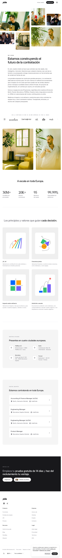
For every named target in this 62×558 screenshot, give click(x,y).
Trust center (18, 549)
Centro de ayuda (7, 529)
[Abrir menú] (57, 2)
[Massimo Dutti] (56, 119)
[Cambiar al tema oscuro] (4, 553)
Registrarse (50, 2)
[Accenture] (7, 119)
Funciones (5, 512)
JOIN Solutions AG (10, 549)
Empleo (34, 518)
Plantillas (5, 535)
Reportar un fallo (26, 549)
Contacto (34, 521)
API (3, 518)
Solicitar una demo (24, 479)
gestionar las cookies (44, 550)
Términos (34, 535)
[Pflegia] (45, 119)
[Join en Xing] (7, 503)
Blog (4, 532)
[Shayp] (37, 119)
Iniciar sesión (40, 2)
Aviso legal (34, 529)
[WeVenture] (30, 119)
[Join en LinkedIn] (4, 503)
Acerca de (34, 512)
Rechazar (47, 553)
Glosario (5, 538)
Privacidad (34, 532)
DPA (33, 538)
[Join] (5, 2)
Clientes (34, 515)
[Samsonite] (20, 119)
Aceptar (55, 553)
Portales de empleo (8, 515)
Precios (4, 521)
